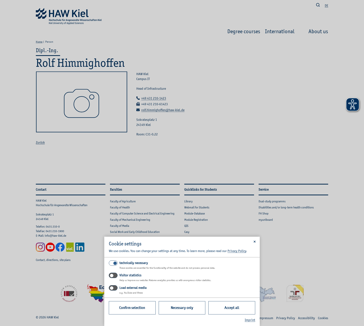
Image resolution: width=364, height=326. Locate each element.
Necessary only (182, 308)
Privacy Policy (237, 251)
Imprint (250, 320)
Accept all (231, 308)
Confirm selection (132, 308)
